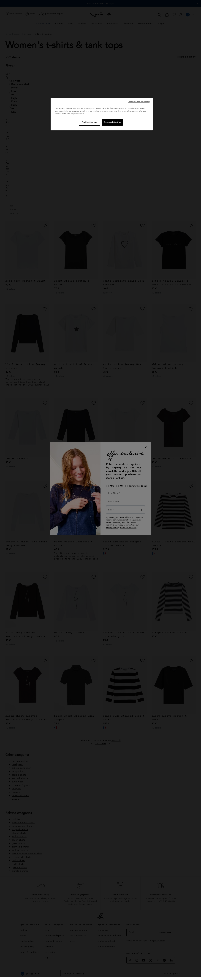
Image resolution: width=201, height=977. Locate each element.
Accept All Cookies (112, 122)
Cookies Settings (89, 122)
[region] (102, 114)
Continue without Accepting (139, 101)
